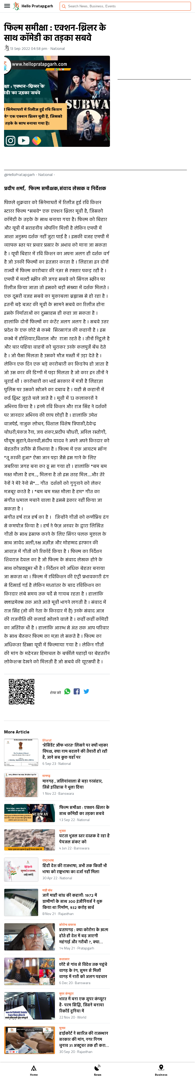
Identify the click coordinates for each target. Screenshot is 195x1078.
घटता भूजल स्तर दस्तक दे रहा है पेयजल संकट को (84, 839)
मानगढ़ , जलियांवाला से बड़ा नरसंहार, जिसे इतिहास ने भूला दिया (72, 784)
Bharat (47, 740)
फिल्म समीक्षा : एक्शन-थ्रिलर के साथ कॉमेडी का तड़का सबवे (84, 811)
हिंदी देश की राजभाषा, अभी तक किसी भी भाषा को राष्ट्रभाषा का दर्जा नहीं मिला (74, 869)
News (97, 1075)
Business (161, 1075)
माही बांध (47, 890)
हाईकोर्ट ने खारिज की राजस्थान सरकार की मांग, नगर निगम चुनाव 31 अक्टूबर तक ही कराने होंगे (83, 1040)
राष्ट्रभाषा (48, 860)
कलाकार (64, 959)
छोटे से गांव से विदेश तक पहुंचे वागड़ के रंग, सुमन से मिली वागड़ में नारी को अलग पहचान (83, 971)
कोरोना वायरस (67, 924)
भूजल (62, 830)
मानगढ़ (46, 775)
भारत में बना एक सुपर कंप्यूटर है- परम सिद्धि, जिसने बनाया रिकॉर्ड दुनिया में (82, 1005)
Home (34, 1075)
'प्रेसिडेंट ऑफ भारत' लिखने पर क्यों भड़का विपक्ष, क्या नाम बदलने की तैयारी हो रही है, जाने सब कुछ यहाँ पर (75, 752)
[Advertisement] (95, 158)
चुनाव (62, 1028)
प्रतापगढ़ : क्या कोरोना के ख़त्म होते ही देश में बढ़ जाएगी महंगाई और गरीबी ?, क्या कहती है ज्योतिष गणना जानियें (83, 936)
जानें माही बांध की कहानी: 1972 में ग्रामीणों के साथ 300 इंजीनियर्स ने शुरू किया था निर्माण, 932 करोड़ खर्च (72, 902)
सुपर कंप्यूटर (66, 993)
